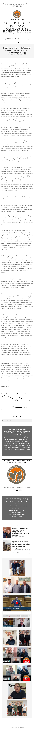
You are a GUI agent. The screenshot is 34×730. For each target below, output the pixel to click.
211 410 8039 (18, 512)
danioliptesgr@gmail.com (11, 4)
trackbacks (18, 407)
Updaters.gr (21, 727)
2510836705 (16, 3)
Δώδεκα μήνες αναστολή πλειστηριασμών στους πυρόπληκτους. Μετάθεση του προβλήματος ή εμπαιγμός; (21, 544)
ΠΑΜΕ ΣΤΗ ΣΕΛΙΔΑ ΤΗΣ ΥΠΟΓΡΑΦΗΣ (17, 453)
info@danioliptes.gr (22, 4)
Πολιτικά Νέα (15, 552)
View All (30, 554)
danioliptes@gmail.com (19, 514)
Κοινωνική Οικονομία (24, 551)
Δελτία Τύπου (15, 551)
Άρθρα (24, 55)
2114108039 (23, 3)
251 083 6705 (18, 508)
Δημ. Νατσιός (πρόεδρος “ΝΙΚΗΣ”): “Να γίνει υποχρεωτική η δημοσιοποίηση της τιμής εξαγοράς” (20, 531)
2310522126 (10, 3)
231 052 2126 (18, 504)
